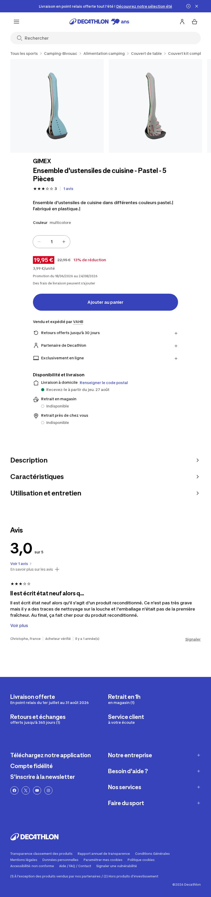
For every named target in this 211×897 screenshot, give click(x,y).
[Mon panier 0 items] (194, 21)
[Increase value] (64, 242)
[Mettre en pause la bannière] (188, 6)
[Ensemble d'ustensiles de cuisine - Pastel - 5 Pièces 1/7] (57, 106)
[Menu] (16, 21)
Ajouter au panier (105, 302)
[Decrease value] (39, 242)
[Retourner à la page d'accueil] (99, 22)
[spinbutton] (51, 242)
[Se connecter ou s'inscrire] (182, 21)
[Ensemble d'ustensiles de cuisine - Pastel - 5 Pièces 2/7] (155, 106)
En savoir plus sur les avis (31, 569)
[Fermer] (196, 6)
